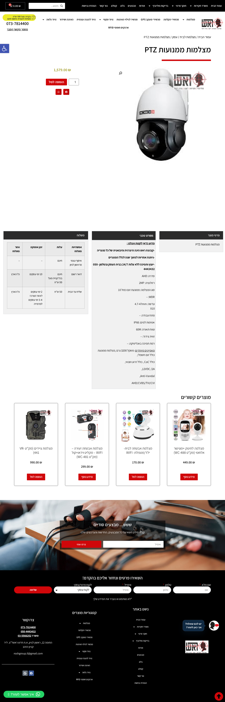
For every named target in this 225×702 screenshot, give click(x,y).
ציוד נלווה (51, 19)
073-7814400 (17, 23)
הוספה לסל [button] (138, 477)
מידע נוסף (189, 477)
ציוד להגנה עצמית (86, 19)
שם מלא (206, 584)
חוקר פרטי (181, 5)
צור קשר (103, 5)
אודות (142, 5)
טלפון (168, 584)
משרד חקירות (201, 5)
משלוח (81, 235)
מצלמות (191, 19)
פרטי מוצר (214, 235)
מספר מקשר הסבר (17, 29)
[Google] (25, 673)
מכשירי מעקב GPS (150, 19)
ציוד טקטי (108, 19)
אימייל (127, 584)
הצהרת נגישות (89, 5)
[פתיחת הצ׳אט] (214, 625)
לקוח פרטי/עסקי (83, 584)
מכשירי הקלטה (171, 19)
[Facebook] (31, 673)
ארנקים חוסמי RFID (118, 27)
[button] (4, 48)
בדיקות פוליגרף (160, 5)
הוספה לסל (56, 82)
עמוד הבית (216, 5)
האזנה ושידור (66, 19)
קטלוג (114, 5)
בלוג (122, 5)
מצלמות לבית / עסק (184, 37)
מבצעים (132, 5)
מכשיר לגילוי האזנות (127, 19)
